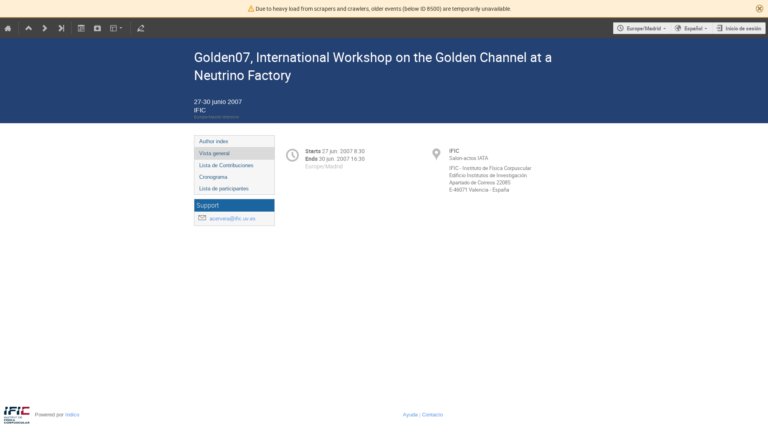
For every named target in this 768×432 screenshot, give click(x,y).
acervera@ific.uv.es (233, 218)
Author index (213, 141)
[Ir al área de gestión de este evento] (141, 28)
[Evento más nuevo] (45, 28)
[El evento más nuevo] (61, 28)
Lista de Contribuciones (226, 165)
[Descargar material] (97, 28)
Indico (72, 414)
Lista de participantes (224, 189)
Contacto (432, 414)
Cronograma (213, 177)
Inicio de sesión (743, 28)
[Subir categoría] (29, 28)
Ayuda (410, 414)
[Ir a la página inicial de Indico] (8, 28)
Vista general (214, 153)
